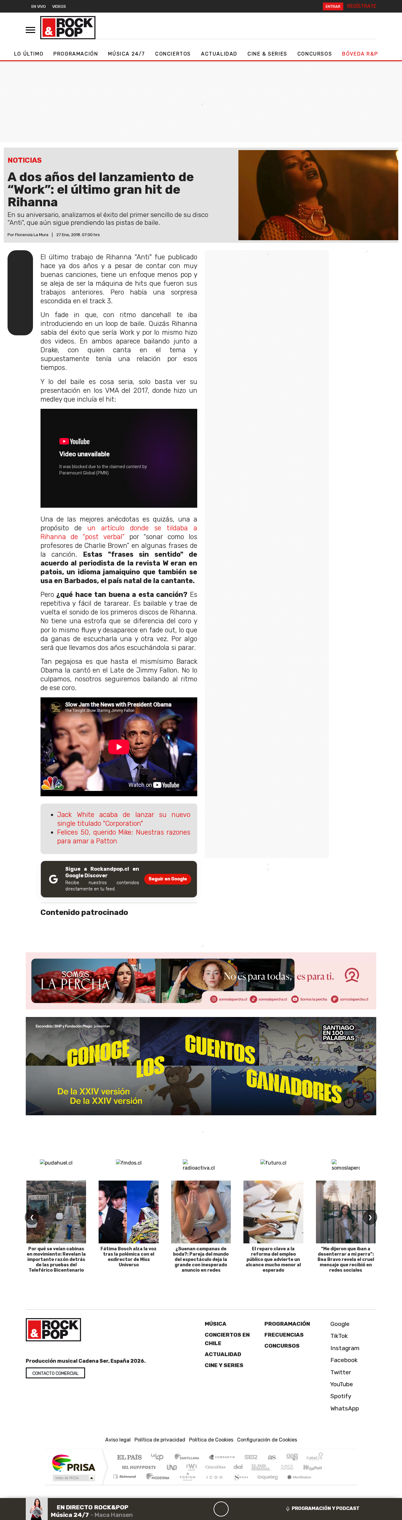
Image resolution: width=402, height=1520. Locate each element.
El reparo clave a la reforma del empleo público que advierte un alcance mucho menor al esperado (273, 1259)
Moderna (156, 1485)
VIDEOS (59, 6)
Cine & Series (267, 54)
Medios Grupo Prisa (73, 1478)
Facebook (343, 1360)
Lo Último (28, 54)
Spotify (340, 1396)
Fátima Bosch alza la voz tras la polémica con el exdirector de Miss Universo (128, 1256)
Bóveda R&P (360, 54)
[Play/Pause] (221, 1509)
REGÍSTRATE (361, 6)
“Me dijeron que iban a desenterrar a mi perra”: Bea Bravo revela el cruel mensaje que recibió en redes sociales (346, 1259)
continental (238, 1467)
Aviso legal (118, 1440)
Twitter (340, 1372)
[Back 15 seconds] (206, 1509)
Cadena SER (251, 1458)
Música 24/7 (126, 54)
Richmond (125, 1485)
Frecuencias (284, 1335)
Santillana (188, 1458)
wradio (190, 1467)
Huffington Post (137, 1467)
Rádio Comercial (324, 1485)
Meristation (296, 1485)
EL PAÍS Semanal (255, 1467)
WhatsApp (344, 1408)
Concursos (314, 54)
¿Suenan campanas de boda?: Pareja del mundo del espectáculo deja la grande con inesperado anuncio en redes (201, 1259)
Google (339, 1324)
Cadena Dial (293, 1467)
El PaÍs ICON (213, 1485)
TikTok (338, 1336)
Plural (186, 1485)
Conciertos (173, 54)
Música (215, 1324)
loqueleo (266, 1485)
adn (291, 1458)
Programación (75, 54)
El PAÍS (129, 1458)
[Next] (251, 1509)
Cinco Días (214, 1467)
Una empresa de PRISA (73, 1463)
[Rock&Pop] (67, 28)
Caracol (315, 1458)
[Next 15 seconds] (236, 1509)
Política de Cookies (211, 1440)
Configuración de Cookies (267, 1440)
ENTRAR (333, 6)
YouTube (341, 1384)
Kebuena (316, 1467)
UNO (172, 1467)
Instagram (344, 1348)
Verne (273, 1467)
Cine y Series (224, 1365)
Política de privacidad (159, 1440)
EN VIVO (38, 6)
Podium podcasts (125, 1475)
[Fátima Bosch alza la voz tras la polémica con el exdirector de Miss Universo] (128, 1212)
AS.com (271, 1458)
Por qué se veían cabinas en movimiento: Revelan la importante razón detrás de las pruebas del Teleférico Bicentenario (56, 1259)
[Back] (190, 1509)
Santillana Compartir (222, 1458)
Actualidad (219, 54)
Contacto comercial (55, 1373)
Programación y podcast (326, 1508)
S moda (239, 1485)
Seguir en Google (168, 879)
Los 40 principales (159, 1458)
